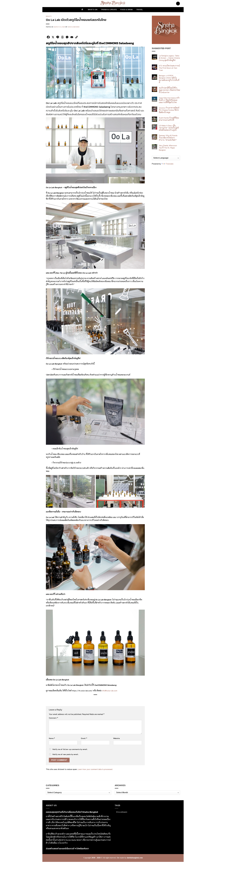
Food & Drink (126, 9)
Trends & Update (109, 9)
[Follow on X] (57, 3)
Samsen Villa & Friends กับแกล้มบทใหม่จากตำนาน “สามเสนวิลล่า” (168, 137)
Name (52, 738)
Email (84, 738)
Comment (53, 718)
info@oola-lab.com (109, 690)
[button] (178, 4)
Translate (169, 163)
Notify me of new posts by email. (65, 754)
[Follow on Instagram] (50, 3)
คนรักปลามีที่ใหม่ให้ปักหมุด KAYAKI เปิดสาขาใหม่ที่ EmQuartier (169, 90)
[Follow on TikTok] (53, 3)
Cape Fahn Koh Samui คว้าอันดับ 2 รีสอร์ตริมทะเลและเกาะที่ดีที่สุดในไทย (169, 100)
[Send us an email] (63, 3)
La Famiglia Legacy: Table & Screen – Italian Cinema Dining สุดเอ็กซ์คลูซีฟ (169, 57)
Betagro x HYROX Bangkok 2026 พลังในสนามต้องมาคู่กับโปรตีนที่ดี (169, 78)
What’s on (92, 9)
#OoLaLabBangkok (121, 812)
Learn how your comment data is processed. (95, 769)
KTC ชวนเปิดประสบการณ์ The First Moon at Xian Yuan (169, 67)
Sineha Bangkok (74, 27)
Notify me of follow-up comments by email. (70, 749)
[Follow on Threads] (60, 3)
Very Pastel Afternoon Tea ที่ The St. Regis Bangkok (168, 147)
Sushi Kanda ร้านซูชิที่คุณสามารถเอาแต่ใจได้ (169, 119)
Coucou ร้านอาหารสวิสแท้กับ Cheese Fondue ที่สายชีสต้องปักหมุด (169, 110)
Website (116, 738)
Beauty (49, 16)
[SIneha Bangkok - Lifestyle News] (113, 3)
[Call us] (66, 3)
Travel (139, 9)
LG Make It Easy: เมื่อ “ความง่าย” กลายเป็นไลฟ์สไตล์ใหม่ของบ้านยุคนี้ (169, 127)
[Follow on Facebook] (47, 3)
